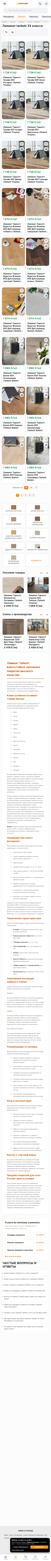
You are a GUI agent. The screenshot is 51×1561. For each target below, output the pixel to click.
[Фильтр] (12, 32)
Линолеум (33, 16)
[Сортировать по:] (6, 32)
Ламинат (21, 16)
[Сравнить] (22, 50)
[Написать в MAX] (46, 3)
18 (26, 487)
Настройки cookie (18, 1550)
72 (36, 487)
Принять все (39, 1547)
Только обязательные (20, 1547)
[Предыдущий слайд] (41, 573)
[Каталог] (4, 3)
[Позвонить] (40, 3)
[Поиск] (6, 10)
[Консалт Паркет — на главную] (22, 3)
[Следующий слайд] (46, 573)
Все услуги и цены (13, 1256)
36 (31, 487)
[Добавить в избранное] (22, 44)
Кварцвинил (9, 16)
